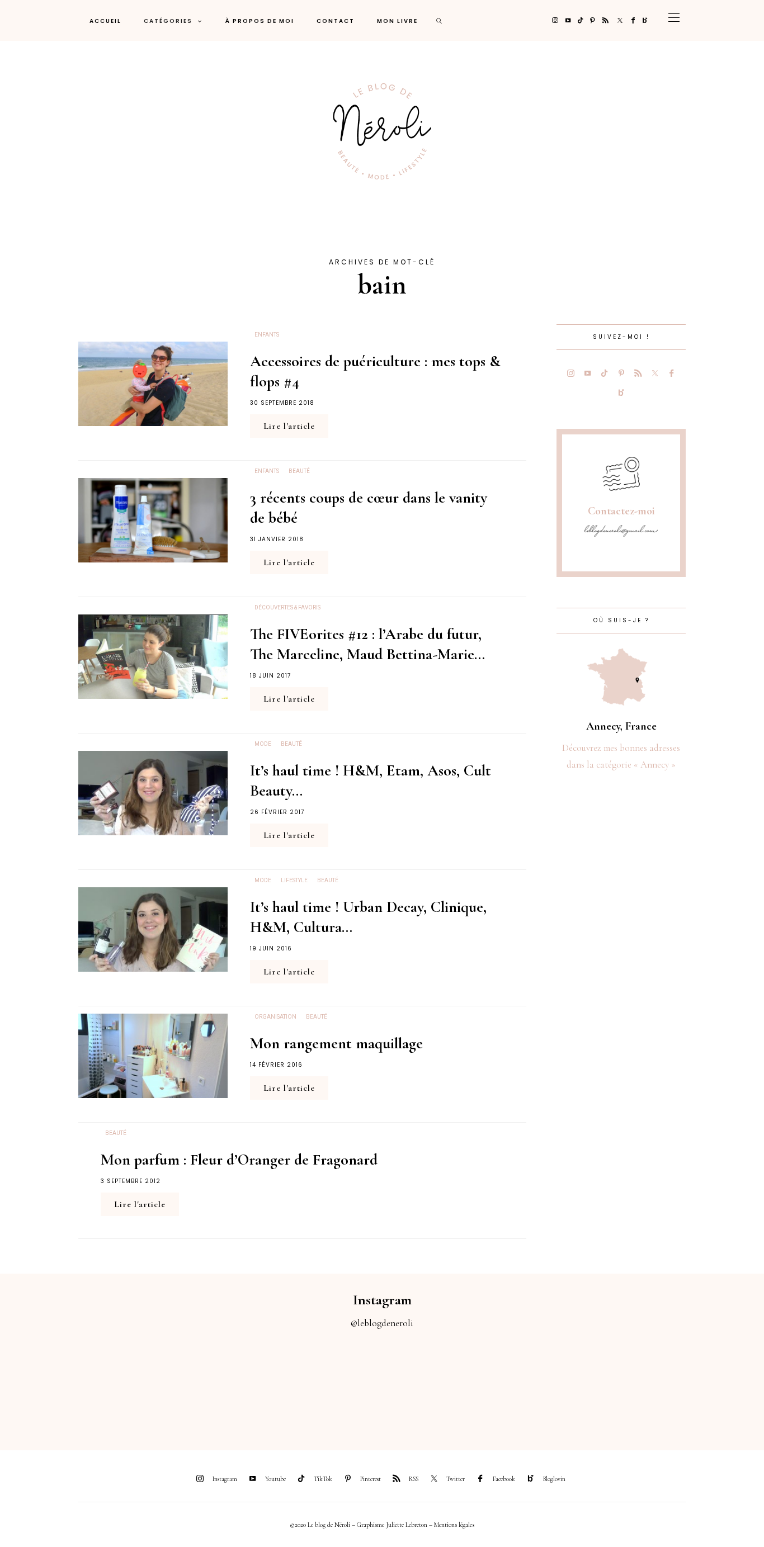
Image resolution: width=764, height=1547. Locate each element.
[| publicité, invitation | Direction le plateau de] (143, 1383)
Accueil (105, 21)
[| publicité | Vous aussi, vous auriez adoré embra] (525, 1383)
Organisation (275, 1017)
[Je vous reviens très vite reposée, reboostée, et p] (334, 1383)
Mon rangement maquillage (336, 1043)
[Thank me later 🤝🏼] (716, 1383)
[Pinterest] (592, 20)
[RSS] (605, 20)
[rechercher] (439, 20)
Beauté (299, 471)
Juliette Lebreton (406, 1525)
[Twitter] (620, 20)
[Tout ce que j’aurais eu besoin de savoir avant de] (621, 1383)
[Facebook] (633, 20)
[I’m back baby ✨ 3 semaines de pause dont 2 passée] (239, 1383)
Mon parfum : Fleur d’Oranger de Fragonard (239, 1159)
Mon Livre (397, 21)
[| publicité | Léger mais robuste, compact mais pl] (430, 1383)
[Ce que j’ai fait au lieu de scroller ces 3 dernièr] (48, 1383)
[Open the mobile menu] (674, 20)
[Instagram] (555, 20)
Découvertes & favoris (287, 608)
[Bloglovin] (645, 20)
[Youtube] (567, 20)
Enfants (266, 335)
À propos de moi (259, 21)
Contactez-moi (621, 511)
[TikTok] (580, 20)
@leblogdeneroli (382, 1323)
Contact (336, 21)
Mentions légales (454, 1525)
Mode (262, 744)
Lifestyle (294, 880)
